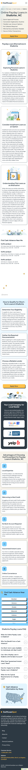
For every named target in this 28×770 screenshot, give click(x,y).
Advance (14, 603)
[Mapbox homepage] (4, 295)
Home (2, 9)
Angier (14, 619)
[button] (24, 274)
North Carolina (16, 9)
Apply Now (14, 36)
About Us (4, 734)
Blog (3, 730)
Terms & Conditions (7, 741)
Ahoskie (14, 607)
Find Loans (8, 9)
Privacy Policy (6, 745)
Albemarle (14, 611)
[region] (14, 281)
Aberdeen (14, 599)
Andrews (14, 615)
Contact (4, 738)
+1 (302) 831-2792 (6, 752)
